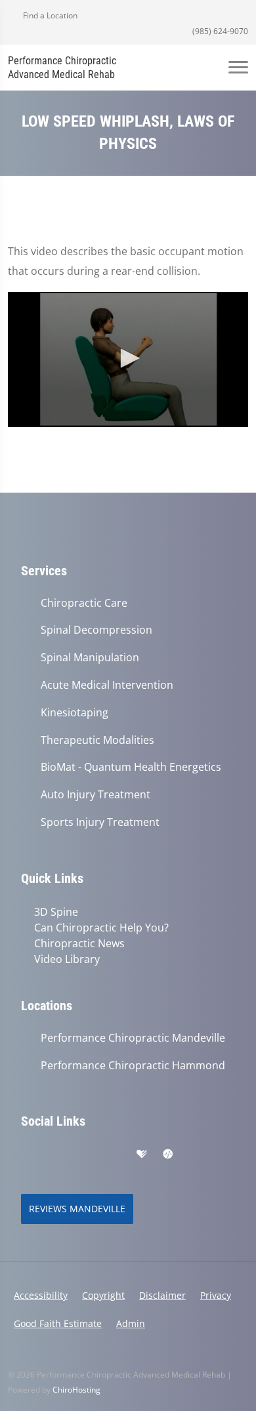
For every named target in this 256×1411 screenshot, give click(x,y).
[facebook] (56, 1154)
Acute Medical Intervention (107, 685)
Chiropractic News (79, 943)
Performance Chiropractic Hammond (133, 1066)
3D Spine (56, 912)
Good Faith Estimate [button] (58, 1323)
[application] (128, 359)
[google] (27, 1154)
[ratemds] (168, 1154)
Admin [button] (130, 1323)
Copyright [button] (103, 1295)
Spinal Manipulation (90, 658)
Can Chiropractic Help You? (101, 927)
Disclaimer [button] (162, 1295)
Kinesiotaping (74, 713)
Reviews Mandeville (77, 1208)
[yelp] (85, 1154)
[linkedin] (114, 1154)
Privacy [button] (215, 1295)
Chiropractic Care (84, 603)
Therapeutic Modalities (97, 740)
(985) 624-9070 (219, 31)
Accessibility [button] (41, 1295)
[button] (128, 358)
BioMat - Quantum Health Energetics (131, 767)
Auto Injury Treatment (95, 795)
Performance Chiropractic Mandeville (133, 1038)
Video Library (67, 959)
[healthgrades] (142, 1154)
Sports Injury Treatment (100, 822)
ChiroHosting (76, 1389)
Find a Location (49, 15)
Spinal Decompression (96, 630)
